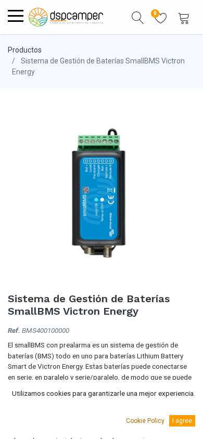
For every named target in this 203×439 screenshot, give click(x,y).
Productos (25, 50)
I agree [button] (182, 420)
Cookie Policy (145, 420)
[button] (137, 17)
